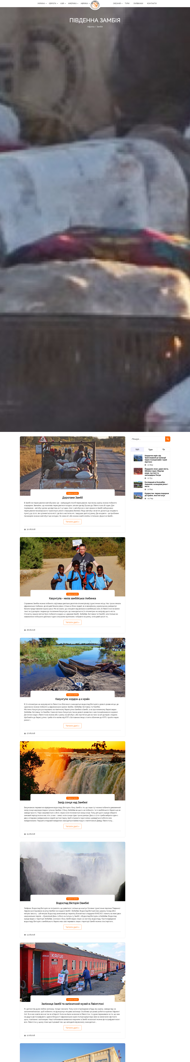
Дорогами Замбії (72, 497)
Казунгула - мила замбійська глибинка (72, 598)
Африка (84, 3)
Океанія (117, 3)
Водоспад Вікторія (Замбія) (72, 903)
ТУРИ (127, 3)
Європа (52, 3)
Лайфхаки (138, 3)
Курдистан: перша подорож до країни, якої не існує (157, 494)
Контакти (152, 3)
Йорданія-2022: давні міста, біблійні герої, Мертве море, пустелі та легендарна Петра (157, 472)
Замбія (100, 26)
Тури (150, 450)
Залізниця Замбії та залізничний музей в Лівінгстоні (72, 1003)
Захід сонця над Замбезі (72, 802)
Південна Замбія (72, 493)
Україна (41, 3)
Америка (72, 3)
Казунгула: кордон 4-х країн (72, 699)
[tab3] (163, 449)
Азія (62, 3)
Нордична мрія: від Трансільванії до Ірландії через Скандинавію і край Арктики (156, 459)
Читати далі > (72, 521)
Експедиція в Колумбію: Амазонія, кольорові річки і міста (156, 484)
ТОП (137, 450)
